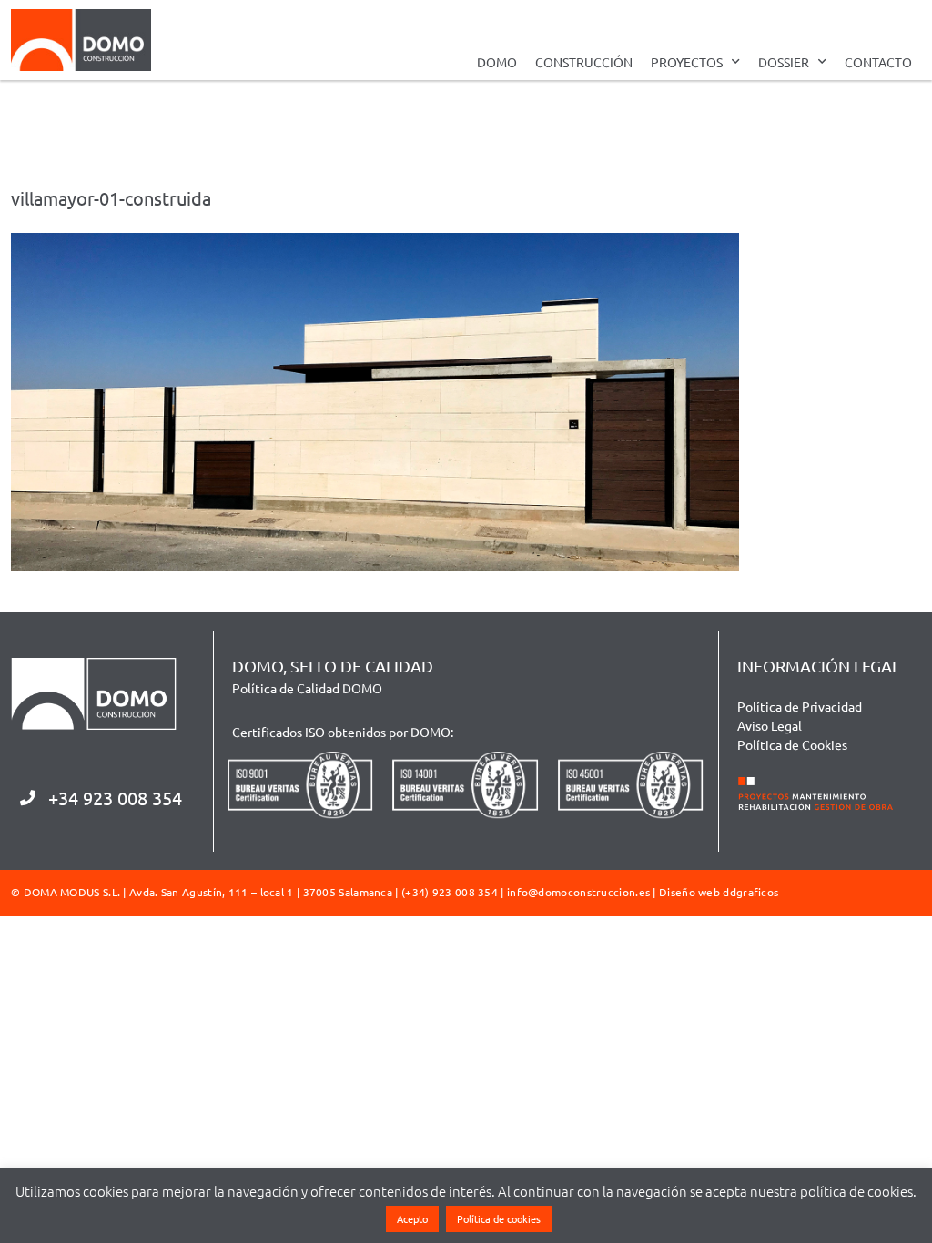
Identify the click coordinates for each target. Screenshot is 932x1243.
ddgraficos (750, 891)
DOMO (497, 62)
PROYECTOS (687, 62)
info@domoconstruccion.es (578, 891)
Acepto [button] (412, 1218)
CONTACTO (878, 62)
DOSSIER (783, 62)
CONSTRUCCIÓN (584, 62)
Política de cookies (499, 1218)
